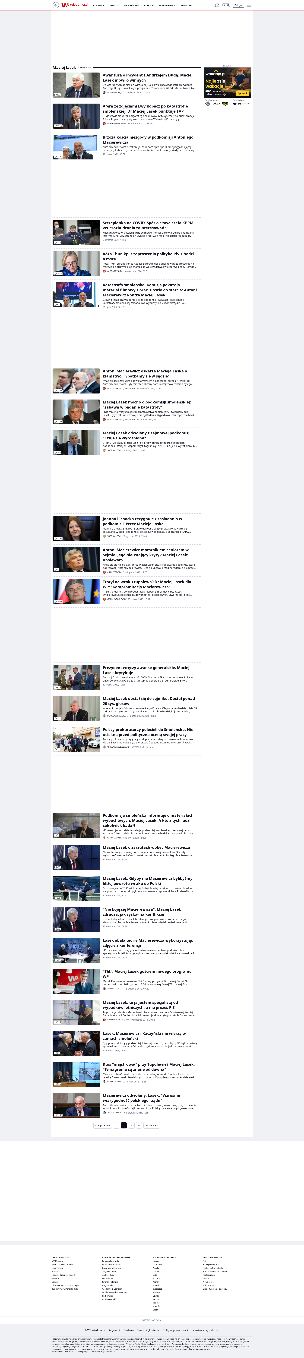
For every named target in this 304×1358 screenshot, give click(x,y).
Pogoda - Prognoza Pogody (64, 1275)
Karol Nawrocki (109, 1299)
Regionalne (166, 5)
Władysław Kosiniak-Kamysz (114, 1292)
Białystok (157, 1292)
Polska (97, 5)
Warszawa (157, 1264)
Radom (156, 1299)
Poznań (156, 1282)
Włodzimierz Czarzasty (112, 1289)
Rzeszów (156, 1306)
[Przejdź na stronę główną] (56, 7)
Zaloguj (238, 5)
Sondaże (56, 1282)
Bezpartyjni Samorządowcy (215, 1289)
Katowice (157, 1302)
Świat (112, 5)
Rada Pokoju (57, 1268)
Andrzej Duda (108, 1275)
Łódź (155, 1275)
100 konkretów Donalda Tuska (65, 1289)
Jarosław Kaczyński (110, 1261)
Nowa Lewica (209, 1282)
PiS (204, 1261)
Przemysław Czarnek (111, 1268)
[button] (226, 5)
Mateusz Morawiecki (111, 1264)
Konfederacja (209, 1275)
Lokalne (156, 1261)
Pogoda (149, 5)
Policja (55, 1271)
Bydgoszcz (157, 1289)
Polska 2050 (208, 1285)
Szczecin (156, 1278)
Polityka (186, 5)
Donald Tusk (107, 1278)
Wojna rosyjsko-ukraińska (63, 1264)
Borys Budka (107, 1285)
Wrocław (156, 1268)
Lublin (155, 1309)
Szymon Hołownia (110, 1282)
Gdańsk (156, 1285)
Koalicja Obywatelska (212, 1264)
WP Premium (131, 5)
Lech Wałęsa (107, 1296)
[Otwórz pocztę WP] (217, 5)
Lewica (206, 1278)
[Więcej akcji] (199, 74)
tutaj (113, 1351)
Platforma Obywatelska (213, 1268)
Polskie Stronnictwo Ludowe (215, 1271)
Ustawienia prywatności (204, 1330)
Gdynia (156, 1296)
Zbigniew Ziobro (109, 1271)
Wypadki (55, 1278)
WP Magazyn (57, 1261)
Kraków (156, 1271)
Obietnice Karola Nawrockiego (65, 1285)
